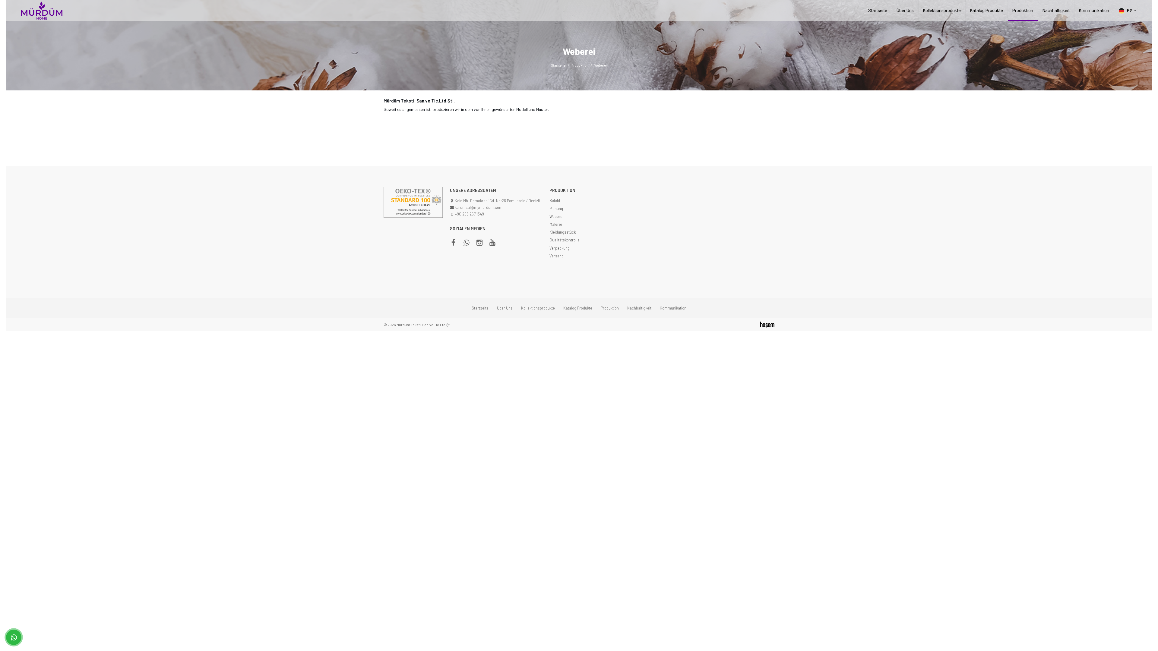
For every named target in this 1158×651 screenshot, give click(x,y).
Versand (556, 255)
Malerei (555, 224)
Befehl (554, 200)
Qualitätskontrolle (564, 239)
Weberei (556, 216)
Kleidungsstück (562, 232)
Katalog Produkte (986, 10)
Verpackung (559, 248)
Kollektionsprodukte (942, 10)
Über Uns (905, 10)
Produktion (1022, 10)
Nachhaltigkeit (1056, 10)
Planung (556, 208)
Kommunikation (1094, 10)
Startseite (877, 10)
